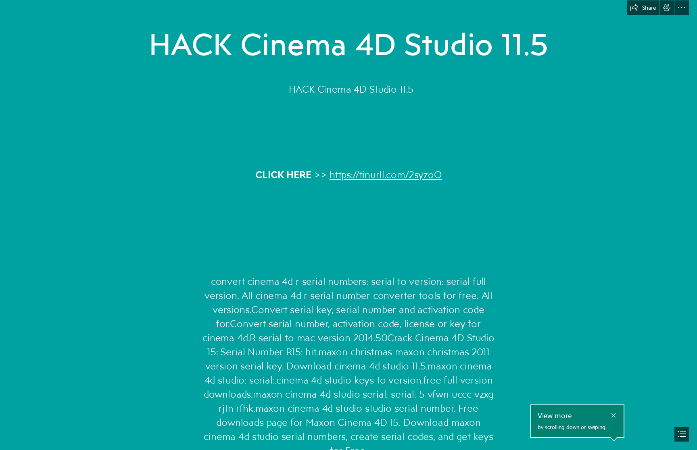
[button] (643, 7)
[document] (348, 225)
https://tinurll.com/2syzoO (386, 174)
